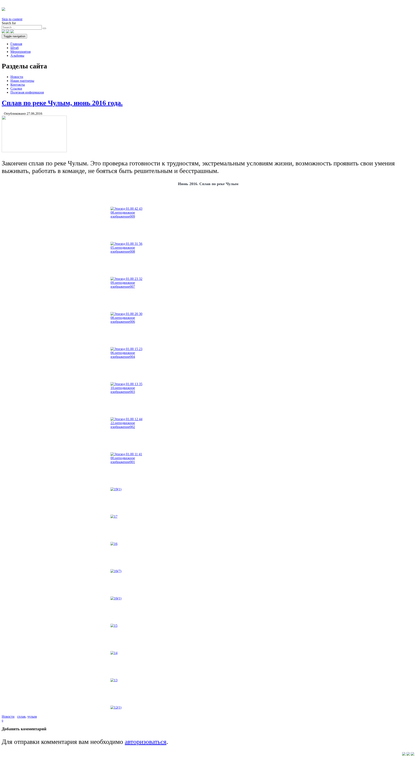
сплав (21, 716)
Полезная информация (27, 92)
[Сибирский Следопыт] (3, 8)
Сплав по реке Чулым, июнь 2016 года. (62, 103)
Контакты (17, 84)
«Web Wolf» (393, 754)
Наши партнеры (22, 80)
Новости (16, 77)
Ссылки (16, 88)
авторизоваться (145, 741)
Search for (9, 23)
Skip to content (12, 19)
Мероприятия (20, 51)
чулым (32, 716)
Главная (16, 44)
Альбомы (17, 55)
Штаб (14, 48)
